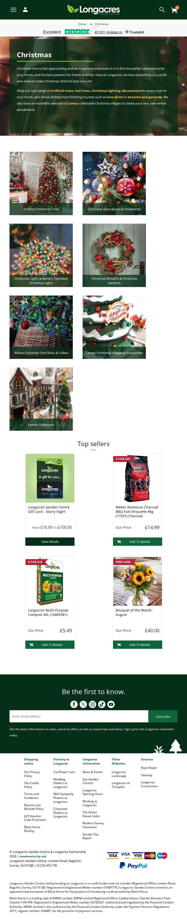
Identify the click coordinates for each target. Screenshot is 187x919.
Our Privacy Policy (32, 774)
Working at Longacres (90, 803)
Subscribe (163, 716)
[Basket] (173, 8)
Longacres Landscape (119, 774)
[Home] (93, 9)
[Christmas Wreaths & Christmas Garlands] (114, 255)
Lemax (73, 103)
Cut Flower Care (64, 772)
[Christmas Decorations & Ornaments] (114, 183)
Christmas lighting (105, 90)
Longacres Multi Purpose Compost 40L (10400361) (48, 612)
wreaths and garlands (145, 97)
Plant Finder (149, 768)
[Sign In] (24, 9)
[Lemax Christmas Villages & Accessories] (114, 327)
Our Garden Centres (91, 781)
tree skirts (115, 97)
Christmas (102, 24)
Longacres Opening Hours (93, 792)
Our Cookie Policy (31, 785)
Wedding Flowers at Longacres (60, 783)
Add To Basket (140, 541)
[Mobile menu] (13, 9)
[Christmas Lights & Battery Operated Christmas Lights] (41, 255)
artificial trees (61, 90)
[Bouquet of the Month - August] (137, 581)
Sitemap (146, 775)
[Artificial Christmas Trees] (41, 183)
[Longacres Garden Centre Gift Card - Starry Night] (50, 478)
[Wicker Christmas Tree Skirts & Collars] (41, 327)
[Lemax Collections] (41, 398)
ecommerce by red (32, 856)
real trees (82, 90)
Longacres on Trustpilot (121, 785)
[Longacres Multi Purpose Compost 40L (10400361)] (50, 581)
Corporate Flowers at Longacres (60, 812)
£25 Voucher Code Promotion (35, 818)
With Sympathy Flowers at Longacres (63, 798)
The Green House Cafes (91, 814)
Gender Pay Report (90, 836)
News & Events (93, 772)
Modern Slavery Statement (93, 825)
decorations (131, 90)
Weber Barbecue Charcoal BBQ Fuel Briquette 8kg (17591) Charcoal (137, 511)
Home (82, 24)
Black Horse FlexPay (32, 829)
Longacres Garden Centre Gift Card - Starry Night (49, 509)
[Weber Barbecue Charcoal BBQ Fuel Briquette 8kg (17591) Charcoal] (137, 478)
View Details (50, 541)
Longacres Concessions (149, 784)
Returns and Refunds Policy (34, 807)
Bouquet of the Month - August (135, 612)
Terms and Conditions (31, 796)
